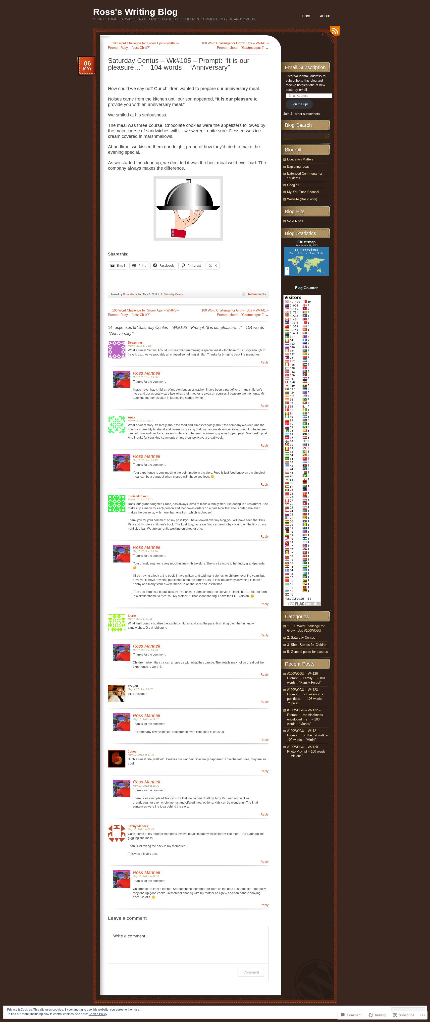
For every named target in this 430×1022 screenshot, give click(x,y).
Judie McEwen (138, 496)
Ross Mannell (131, 294)
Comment (251, 972)
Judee (132, 751)
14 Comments (257, 294)
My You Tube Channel (303, 192)
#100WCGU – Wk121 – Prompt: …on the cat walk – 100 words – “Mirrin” (307, 735)
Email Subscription (305, 67)
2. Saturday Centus (172, 294)
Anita (131, 417)
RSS (333, 32)
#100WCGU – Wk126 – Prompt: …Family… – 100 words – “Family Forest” (306, 678)
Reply (265, 362)
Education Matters (300, 159)
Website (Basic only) (302, 199)
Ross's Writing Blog (135, 12)
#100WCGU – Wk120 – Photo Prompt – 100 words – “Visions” (306, 751)
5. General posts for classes (307, 652)
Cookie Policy (98, 1014)
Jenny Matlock (138, 826)
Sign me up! (299, 104)
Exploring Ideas (298, 166)
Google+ (293, 185)
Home (306, 16)
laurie (132, 615)
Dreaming (135, 342)
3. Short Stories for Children (307, 645)
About (325, 16)
